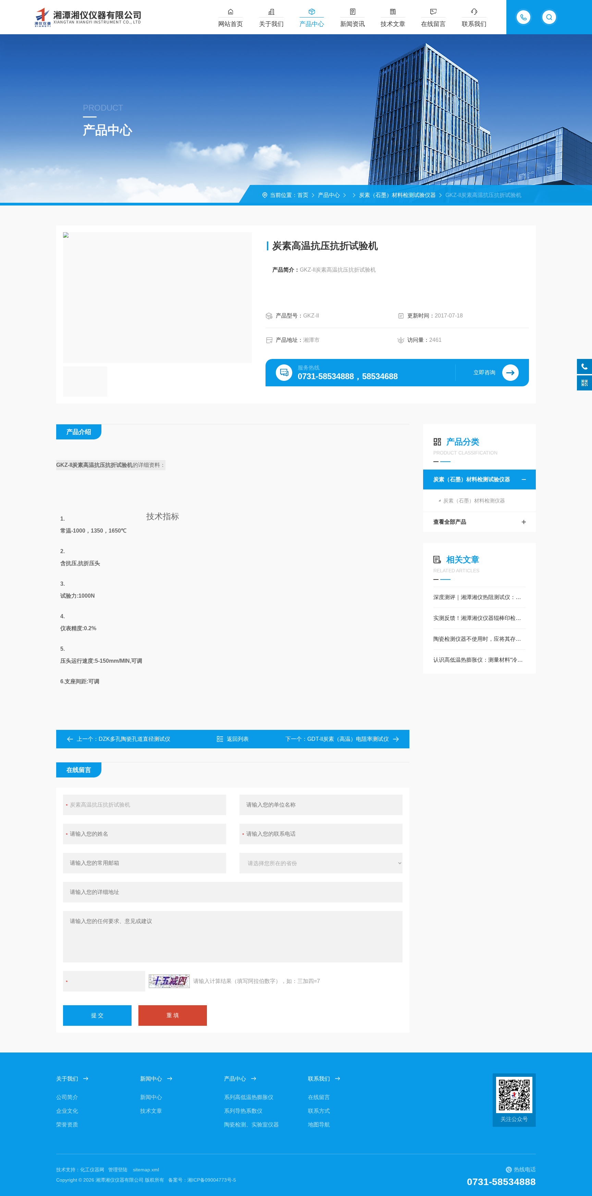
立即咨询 (484, 372)
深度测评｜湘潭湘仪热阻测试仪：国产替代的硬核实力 (479, 597)
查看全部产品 (449, 522)
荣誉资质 (67, 1125)
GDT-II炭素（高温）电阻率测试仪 (348, 739)
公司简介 (67, 1097)
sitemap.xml (146, 1169)
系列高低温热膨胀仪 (248, 1097)
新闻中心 (151, 1079)
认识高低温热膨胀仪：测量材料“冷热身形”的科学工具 (479, 660)
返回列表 (238, 739)
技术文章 (393, 24)
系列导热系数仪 (243, 1111)
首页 (302, 195)
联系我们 (474, 24)
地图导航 (319, 1125)
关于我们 (271, 24)
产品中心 (311, 24)
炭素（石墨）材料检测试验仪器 (397, 195)
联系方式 (319, 1111)
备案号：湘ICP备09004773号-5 (202, 1180)
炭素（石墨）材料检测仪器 (474, 500)
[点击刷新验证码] (169, 981)
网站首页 (230, 24)
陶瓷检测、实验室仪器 (251, 1125)
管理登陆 (117, 1169)
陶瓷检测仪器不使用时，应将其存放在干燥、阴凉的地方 (479, 639)
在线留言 (433, 24)
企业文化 (67, 1111)
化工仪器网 (92, 1169)
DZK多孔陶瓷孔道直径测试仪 (134, 739)
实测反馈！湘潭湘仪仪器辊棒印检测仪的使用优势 (479, 618)
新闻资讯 (352, 24)
